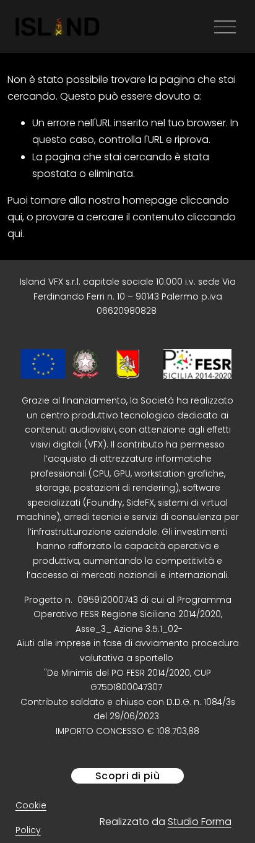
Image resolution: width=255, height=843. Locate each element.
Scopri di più (127, 776)
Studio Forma (199, 822)
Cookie (30, 805)
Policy (28, 830)
